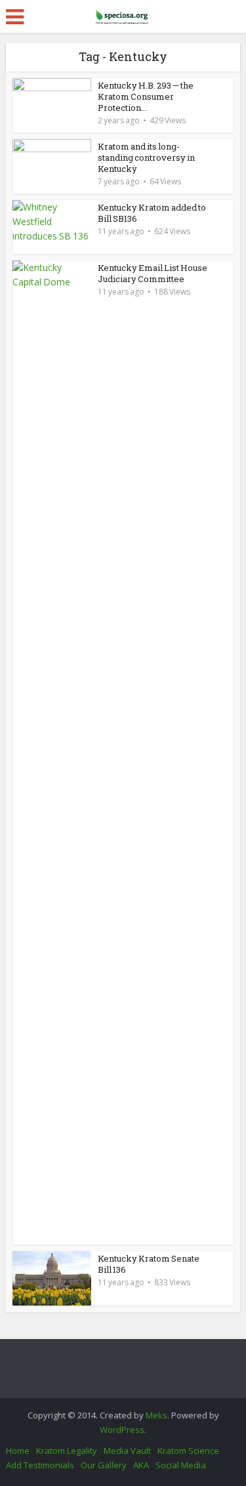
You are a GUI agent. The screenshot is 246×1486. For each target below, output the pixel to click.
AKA (141, 1465)
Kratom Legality (66, 1450)
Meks (156, 1415)
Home (18, 1450)
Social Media (180, 1465)
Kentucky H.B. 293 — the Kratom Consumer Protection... (146, 96)
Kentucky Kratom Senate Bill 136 (148, 1263)
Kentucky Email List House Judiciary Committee (152, 273)
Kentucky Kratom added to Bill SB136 (152, 212)
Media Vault (127, 1450)
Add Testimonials (40, 1465)
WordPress (122, 1429)
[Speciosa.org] (123, 14)
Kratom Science (188, 1450)
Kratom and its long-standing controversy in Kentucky (146, 157)
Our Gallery (104, 1465)
